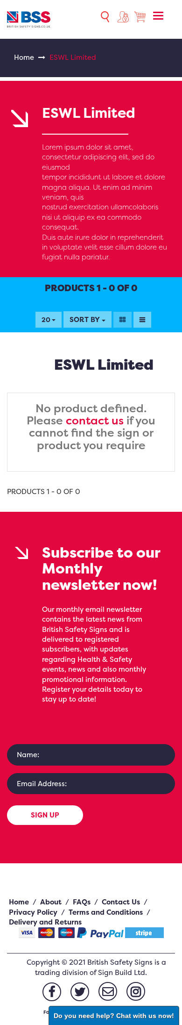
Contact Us (121, 902)
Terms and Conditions (106, 912)
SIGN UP (45, 815)
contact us (95, 420)
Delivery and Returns (45, 922)
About (51, 902)
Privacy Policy (33, 912)
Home (24, 57)
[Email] (107, 991)
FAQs (82, 902)
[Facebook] (51, 991)
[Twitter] (79, 991)
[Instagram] (135, 991)
